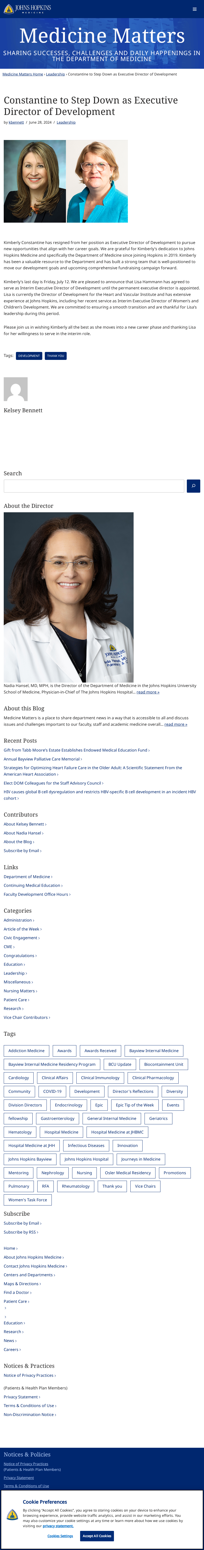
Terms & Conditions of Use (29, 1405)
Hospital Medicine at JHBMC (117, 1132)
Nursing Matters (19, 991)
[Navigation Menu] (194, 9)
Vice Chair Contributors (26, 1017)
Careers (11, 1349)
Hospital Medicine (61, 1132)
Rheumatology (76, 1186)
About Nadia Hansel (22, 833)
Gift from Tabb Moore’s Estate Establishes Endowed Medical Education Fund (75, 750)
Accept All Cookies (97, 1536)
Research (12, 1008)
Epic (99, 1105)
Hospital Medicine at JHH (31, 1145)
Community (19, 1091)
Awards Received (100, 1050)
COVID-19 (52, 1091)
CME (8, 946)
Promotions (175, 1172)
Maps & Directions (21, 1283)
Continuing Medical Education (32, 885)
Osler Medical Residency (128, 1172)
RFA (45, 1186)
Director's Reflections (133, 1091)
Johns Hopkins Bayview (30, 1159)
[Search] (193, 486)
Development (29, 356)
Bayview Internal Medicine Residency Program (52, 1064)
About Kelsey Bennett (24, 824)
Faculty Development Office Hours (36, 894)
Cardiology (18, 1077)
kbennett (16, 122)
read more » (148, 692)
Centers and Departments (28, 1274)
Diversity (174, 1091)
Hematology (20, 1132)
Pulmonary (18, 1186)
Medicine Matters (102, 34)
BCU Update (119, 1064)
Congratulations (19, 955)
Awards (64, 1050)
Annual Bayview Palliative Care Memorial (42, 759)
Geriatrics (158, 1118)
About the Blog (18, 841)
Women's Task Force (27, 1200)
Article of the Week (21, 929)
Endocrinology (68, 1105)
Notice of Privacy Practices (28, 1375)
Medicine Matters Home (22, 74)
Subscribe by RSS (20, 1232)
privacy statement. (58, 1525)
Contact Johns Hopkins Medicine (34, 1266)
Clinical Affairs (55, 1077)
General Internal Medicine (111, 1118)
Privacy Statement (21, 1397)
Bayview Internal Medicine (154, 1050)
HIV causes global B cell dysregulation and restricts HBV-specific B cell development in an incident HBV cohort (100, 795)
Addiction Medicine (26, 1050)
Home (9, 1248)
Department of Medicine (27, 876)
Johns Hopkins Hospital (86, 1159)
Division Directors (25, 1105)
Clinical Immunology (100, 1077)
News (9, 1340)
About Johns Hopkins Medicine (32, 1257)
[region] (102, 1519)
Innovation (127, 1145)
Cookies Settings (60, 1536)
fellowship (18, 1118)
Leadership (55, 74)
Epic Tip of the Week (135, 1105)
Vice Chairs (145, 1186)
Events (173, 1105)
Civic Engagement (20, 937)
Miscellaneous (17, 982)
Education (13, 964)
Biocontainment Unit (163, 1064)
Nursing (84, 1172)
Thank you (55, 356)
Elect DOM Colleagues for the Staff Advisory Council (52, 783)
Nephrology (53, 1172)
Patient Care (15, 999)
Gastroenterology (57, 1118)
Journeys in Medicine (140, 1159)
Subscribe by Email (21, 850)
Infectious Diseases (86, 1145)
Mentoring (18, 1172)
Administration (18, 920)
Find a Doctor (16, 1292)
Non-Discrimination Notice (29, 1414)
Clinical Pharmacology (153, 1077)
